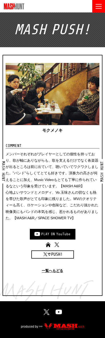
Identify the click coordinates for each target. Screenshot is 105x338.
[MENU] (98, 6)
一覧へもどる (52, 271)
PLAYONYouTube (55, 234)
